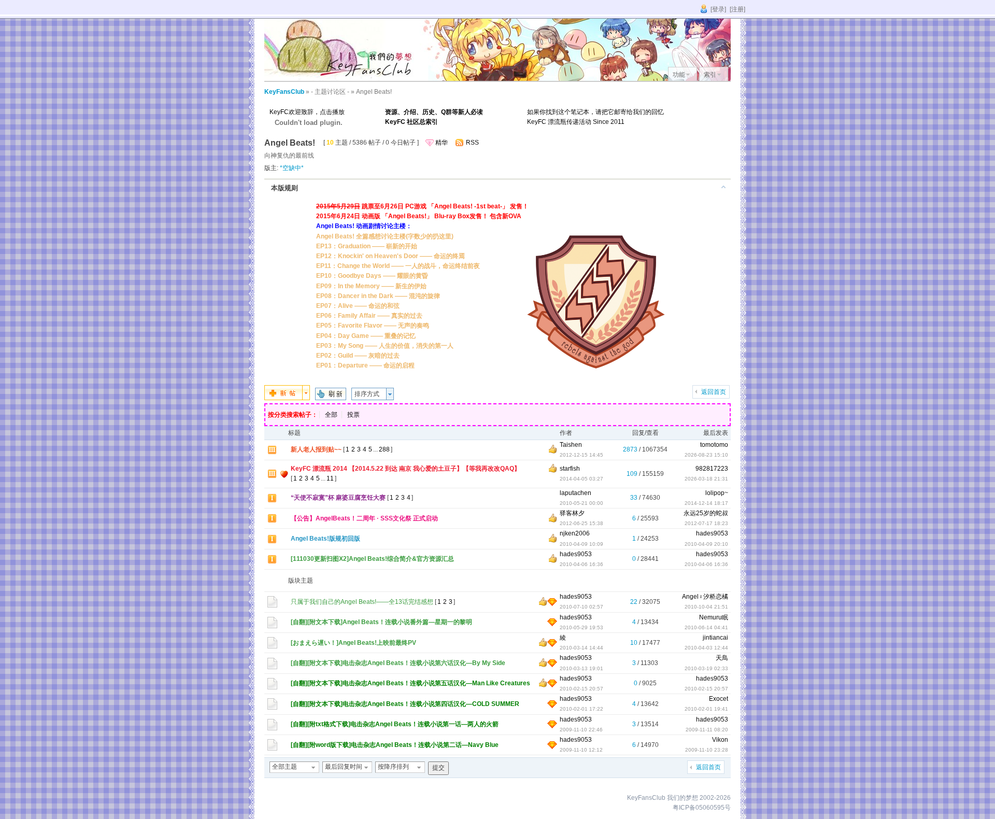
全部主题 (284, 766)
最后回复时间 (343, 766)
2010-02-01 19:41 (706, 709)
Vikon (720, 739)
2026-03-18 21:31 (706, 479)
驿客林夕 (572, 513)
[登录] (718, 9)
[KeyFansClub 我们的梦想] (342, 78)
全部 (331, 414)
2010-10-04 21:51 (706, 607)
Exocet (718, 698)
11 (330, 478)
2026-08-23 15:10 (706, 455)
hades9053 (712, 533)
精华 (441, 142)
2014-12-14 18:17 (706, 503)
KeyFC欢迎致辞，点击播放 (307, 112)
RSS (472, 142)
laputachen (575, 493)
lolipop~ (716, 493)
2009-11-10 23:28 (706, 750)
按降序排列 (393, 766)
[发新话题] (287, 398)
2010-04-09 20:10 (706, 544)
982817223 (711, 468)
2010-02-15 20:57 (706, 688)
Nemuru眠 (713, 617)
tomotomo (714, 444)
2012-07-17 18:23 (706, 523)
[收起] (723, 187)
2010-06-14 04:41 (706, 627)
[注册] (737, 9)
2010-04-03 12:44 (706, 648)
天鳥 (722, 657)
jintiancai (715, 637)
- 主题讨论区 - (330, 91)
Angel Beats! (374, 91)
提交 (438, 767)
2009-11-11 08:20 (707, 729)
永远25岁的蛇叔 (706, 513)
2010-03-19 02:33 (706, 668)
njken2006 (575, 533)
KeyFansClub (284, 91)
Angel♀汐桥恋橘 (705, 596)
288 (384, 449)
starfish (570, 468)
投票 (353, 414)
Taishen (571, 444)
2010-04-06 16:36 (706, 564)
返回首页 (713, 392)
